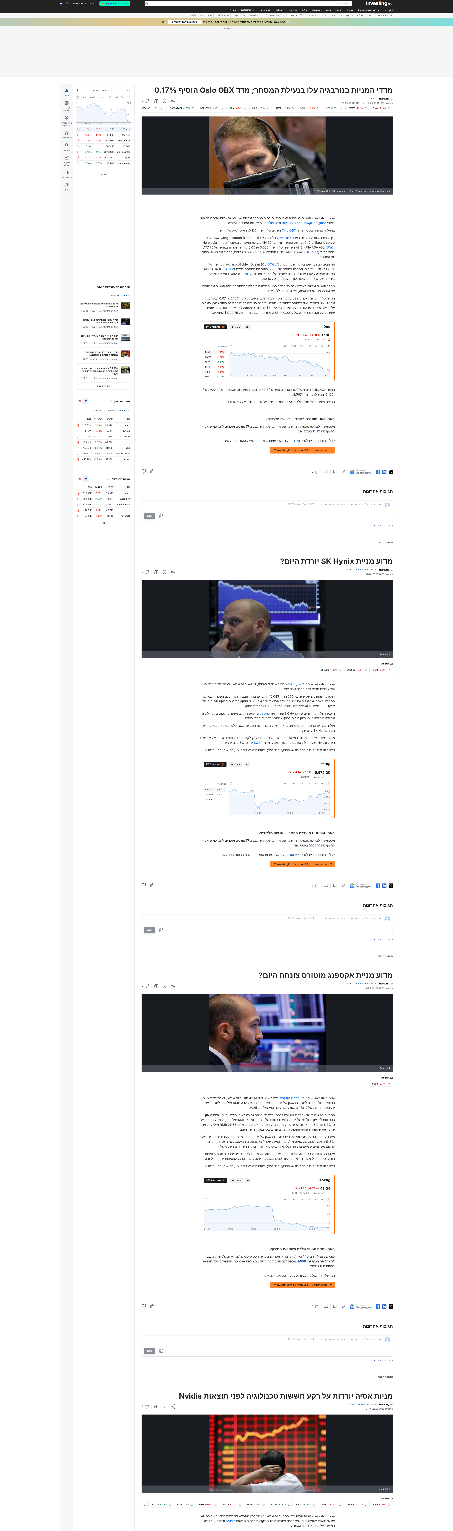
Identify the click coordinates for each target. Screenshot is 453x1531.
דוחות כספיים (206, 15)
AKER (229, 269)
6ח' (309, 346)
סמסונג (265, 713)
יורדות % (97, 410)
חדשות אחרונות (384, 15)
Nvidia (230, 1521)
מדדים (117, 90)
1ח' (316, 346)
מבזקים (349, 15)
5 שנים (293, 346)
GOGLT (272, 264)
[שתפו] (173, 101)
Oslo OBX (289, 230)
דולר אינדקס (124, 163)
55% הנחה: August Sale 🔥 (115, 3)
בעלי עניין (236, 15)
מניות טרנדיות (121, 479)
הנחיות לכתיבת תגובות (383, 525)
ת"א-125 (125, 135)
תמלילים (193, 15)
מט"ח (324, 15)
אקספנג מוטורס (291, 1098)
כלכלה (285, 15)
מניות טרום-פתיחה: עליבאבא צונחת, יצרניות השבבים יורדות (100, 321)
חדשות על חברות (251, 15)
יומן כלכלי (280, 10)
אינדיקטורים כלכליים (271, 15)
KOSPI (258, 743)
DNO (314, 252)
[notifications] (67, 3)
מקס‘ (285, 346)
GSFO (253, 238)
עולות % (111, 410)
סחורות (105, 90)
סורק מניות (265, 10)
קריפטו (332, 15)
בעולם (294, 15)
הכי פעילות (124, 410)
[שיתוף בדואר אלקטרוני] (326, 471)
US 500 (126, 146)
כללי (301, 15)
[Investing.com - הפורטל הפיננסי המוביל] (380, 3)
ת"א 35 (126, 129)
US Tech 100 (123, 152)
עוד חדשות (104, 386)
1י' (328, 346)
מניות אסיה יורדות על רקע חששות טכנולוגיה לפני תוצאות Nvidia (101, 353)
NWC (330, 247)
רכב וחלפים (272, 223)
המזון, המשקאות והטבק (310, 223)
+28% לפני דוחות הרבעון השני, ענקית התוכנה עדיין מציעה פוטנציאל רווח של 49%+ (99, 371)
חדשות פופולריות (363, 15)
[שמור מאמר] (164, 101)
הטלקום (287, 223)
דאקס (127, 157)
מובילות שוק (122, 401)
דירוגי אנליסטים (222, 15)
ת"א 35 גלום (124, 140)
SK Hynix (295, 684)
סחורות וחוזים (312, 15)
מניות (341, 15)
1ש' (322, 346)
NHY (248, 274)
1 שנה (302, 346)
